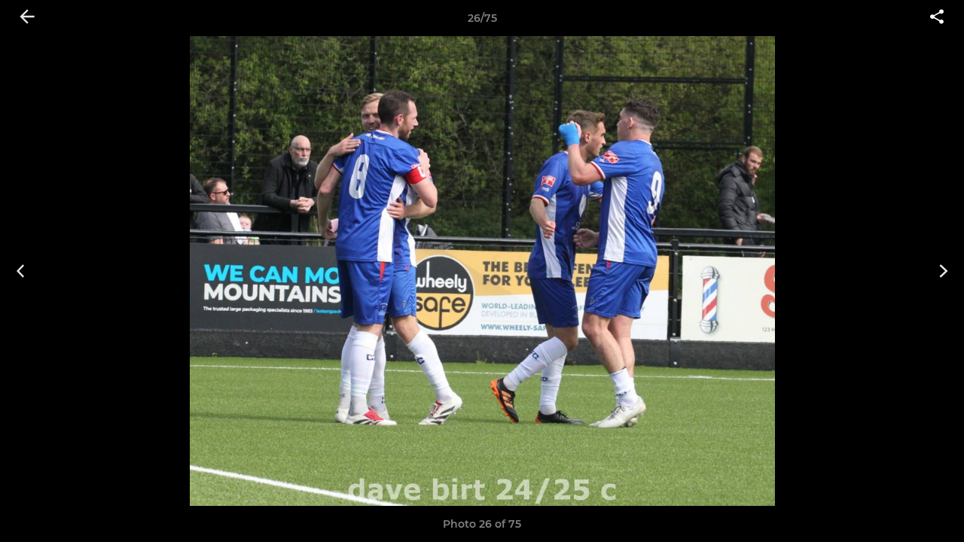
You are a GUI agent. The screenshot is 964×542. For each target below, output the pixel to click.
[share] (937, 18)
